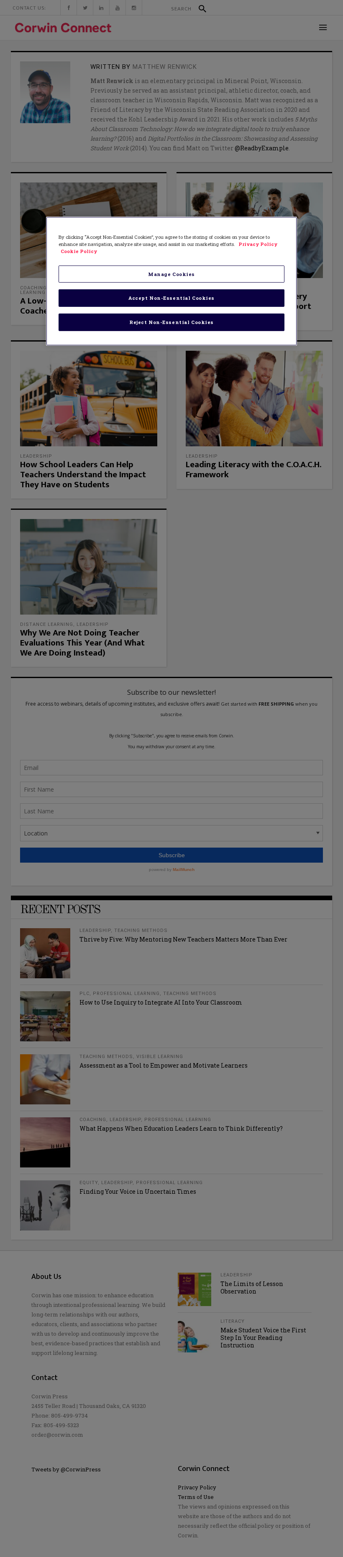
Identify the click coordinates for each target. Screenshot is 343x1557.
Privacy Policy (257, 244)
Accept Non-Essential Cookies (171, 298)
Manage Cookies (171, 274)
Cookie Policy (79, 251)
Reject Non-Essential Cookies (171, 322)
